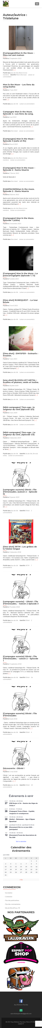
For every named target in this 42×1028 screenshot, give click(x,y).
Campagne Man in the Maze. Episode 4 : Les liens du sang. (18, 113)
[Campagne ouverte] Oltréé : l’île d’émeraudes (20, 714)
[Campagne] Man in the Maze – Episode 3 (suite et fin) (19, 140)
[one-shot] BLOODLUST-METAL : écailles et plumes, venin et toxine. (21, 381)
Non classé (14, 131)
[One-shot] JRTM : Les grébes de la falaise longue (20, 548)
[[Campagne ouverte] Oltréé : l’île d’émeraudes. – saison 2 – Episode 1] (21, 641)
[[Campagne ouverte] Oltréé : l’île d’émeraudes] (21, 698)
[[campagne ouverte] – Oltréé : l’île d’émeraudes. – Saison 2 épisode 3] (21, 586)
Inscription (8, 893)
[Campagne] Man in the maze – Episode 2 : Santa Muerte (19, 169)
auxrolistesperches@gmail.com (21, 1013)
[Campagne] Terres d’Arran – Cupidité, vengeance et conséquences (22, 812)
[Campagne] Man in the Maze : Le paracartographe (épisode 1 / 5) (20, 274)
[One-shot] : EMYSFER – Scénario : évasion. (20, 354)
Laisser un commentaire (27, 104)
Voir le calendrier (21, 841)
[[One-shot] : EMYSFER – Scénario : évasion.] (21, 338)
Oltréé (27, 510)
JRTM (27, 565)
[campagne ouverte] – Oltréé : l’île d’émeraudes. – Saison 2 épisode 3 (20, 602)
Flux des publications (12, 900)
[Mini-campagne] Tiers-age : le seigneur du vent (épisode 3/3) (19, 408)
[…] (14, 70)
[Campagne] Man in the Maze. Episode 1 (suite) (18, 219)
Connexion (8, 896)
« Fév (21, 880)
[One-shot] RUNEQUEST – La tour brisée (20, 301)
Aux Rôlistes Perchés (21, 1005)
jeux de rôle (14, 73)
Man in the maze (21, 75)
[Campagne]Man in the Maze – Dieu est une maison (18, 54)
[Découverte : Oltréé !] (21, 753)
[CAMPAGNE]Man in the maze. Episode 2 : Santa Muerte (19, 190)
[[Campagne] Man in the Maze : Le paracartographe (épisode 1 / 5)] (21, 258)
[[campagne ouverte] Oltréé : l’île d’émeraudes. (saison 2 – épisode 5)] (21, 474)
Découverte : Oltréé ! (13, 768)
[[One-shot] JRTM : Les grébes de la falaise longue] (21, 531)
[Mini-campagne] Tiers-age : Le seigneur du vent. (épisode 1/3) (19, 433)
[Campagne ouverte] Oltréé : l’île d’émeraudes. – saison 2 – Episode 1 (20, 658)
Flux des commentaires (12, 904)
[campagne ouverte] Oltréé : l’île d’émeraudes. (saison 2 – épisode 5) (20, 492)
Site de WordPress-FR (12, 908)
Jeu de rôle (28, 453)
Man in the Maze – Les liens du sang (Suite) (18, 85)
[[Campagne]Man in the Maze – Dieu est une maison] (21, 38)
